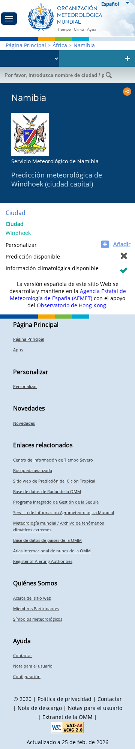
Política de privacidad (65, 698)
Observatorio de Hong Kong (71, 305)
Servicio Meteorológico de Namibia (55, 161)
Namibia (84, 45)
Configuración (26, 676)
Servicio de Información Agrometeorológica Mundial (63, 512)
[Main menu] (9, 18)
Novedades (24, 423)
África (59, 45)
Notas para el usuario (95, 707)
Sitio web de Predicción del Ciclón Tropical (54, 481)
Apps (18, 349)
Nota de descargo (40, 707)
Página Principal (26, 45)
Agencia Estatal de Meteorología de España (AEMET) (68, 294)
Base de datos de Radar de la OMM (47, 491)
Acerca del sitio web (32, 598)
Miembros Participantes (36, 608)
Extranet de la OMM (67, 716)
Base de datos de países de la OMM (47, 540)
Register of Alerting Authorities (42, 561)
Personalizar (25, 386)
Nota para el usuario (32, 666)
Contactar (22, 655)
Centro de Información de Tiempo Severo (53, 460)
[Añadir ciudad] (127, 58)
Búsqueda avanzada (32, 470)
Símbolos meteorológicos (37, 619)
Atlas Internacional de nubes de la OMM (52, 550)
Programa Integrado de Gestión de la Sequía (56, 502)
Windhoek (27, 183)
